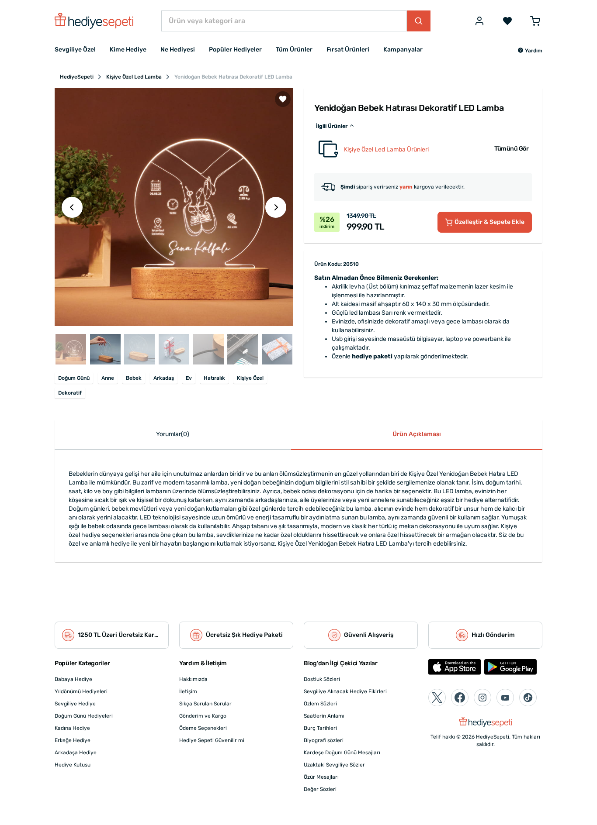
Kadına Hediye (72, 728)
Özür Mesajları (321, 777)
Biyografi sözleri (324, 740)
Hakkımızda (193, 679)
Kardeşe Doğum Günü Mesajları (342, 752)
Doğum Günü (74, 378)
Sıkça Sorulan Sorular (205, 704)
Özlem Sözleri (320, 704)
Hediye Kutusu (72, 765)
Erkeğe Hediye (72, 740)
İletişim (188, 691)
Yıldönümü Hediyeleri (81, 691)
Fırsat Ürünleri (347, 49)
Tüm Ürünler (294, 49)
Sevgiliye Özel (75, 49)
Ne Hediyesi (177, 49)
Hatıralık (214, 378)
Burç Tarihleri (320, 728)
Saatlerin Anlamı (324, 716)
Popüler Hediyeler (235, 49)
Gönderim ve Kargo (202, 716)
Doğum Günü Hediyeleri (84, 716)
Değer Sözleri (320, 789)
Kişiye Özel (250, 378)
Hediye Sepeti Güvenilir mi (211, 740)
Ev (189, 378)
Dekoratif (70, 393)
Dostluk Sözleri (322, 679)
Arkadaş (163, 378)
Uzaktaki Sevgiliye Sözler (334, 765)
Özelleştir (489, 222)
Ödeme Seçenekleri (203, 728)
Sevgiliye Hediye (75, 704)
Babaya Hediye (73, 679)
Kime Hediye (128, 49)
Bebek (134, 378)
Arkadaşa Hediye (76, 752)
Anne (107, 378)
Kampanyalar (403, 49)
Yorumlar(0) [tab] (172, 434)
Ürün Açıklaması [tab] (416, 434)
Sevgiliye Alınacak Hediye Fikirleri (345, 691)
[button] (529, 50)
